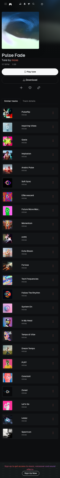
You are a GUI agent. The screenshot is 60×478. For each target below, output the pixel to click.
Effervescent (28, 195)
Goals (24, 139)
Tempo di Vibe (28, 334)
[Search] (33, 4)
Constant (26, 376)
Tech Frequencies (30, 279)
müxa (15, 60)
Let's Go (25, 404)
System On (27, 306)
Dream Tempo (28, 348)
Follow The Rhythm (31, 292)
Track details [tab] (29, 101)
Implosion (26, 153)
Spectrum (26, 432)
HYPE (24, 237)
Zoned (25, 390)
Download (31, 79)
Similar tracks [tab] (11, 101)
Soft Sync (26, 181)
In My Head (27, 320)
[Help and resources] (42, 4)
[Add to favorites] (30, 88)
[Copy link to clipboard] (39, 88)
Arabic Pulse (28, 167)
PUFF (24, 362)
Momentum (27, 223)
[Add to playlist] (21, 88)
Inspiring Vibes (29, 126)
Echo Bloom (27, 251)
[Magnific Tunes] (10, 4)
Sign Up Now (30, 473)
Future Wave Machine (32, 209)
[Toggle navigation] (5, 4)
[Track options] (53, 113)
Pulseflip (26, 112)
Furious (25, 265)
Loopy (24, 418)
